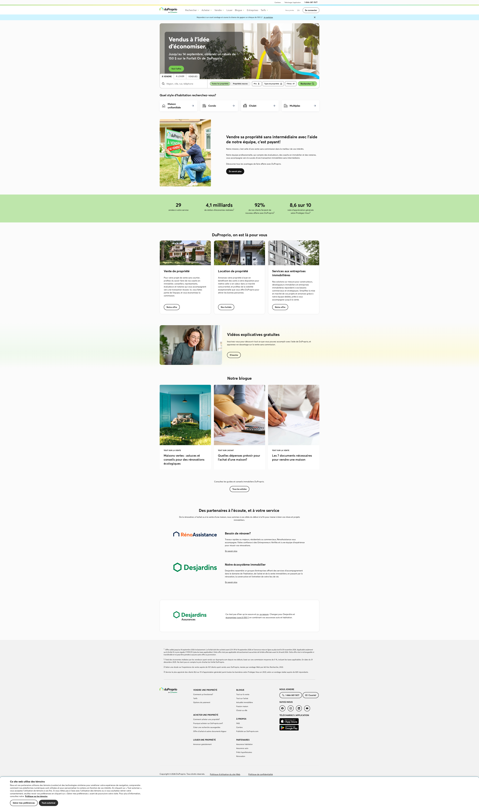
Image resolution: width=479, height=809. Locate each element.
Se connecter (311, 10)
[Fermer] (315, 17)
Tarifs (195, 698)
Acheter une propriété (205, 715)
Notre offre (172, 307)
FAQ (238, 723)
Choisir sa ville (241, 710)
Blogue (240, 690)
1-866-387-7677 (292, 695)
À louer (180, 76)
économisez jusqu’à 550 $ (237, 617)
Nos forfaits (226, 307)
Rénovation (240, 756)
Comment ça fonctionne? (203, 694)
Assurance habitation (244, 744)
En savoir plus (235, 171)
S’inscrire (234, 355)
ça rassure (264, 614)
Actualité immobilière (244, 702)
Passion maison (242, 706)
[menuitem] (278, 2)
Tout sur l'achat (242, 698)
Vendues (192, 76)
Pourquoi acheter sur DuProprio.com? (208, 723)
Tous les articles (239, 489)
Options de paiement (201, 702)
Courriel (312, 695)
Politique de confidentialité (260, 774)
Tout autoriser (48, 803)
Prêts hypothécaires (244, 752)
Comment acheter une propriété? (206, 719)
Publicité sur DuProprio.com (247, 731)
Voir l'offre (176, 68)
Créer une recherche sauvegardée (206, 727)
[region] (239, 793)
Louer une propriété (204, 740)
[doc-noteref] (222, 58)
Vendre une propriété (205, 690)
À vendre (167, 76)
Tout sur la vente (242, 694)
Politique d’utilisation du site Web (225, 774)
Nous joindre (286, 689)
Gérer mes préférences (24, 803)
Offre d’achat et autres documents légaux (209, 731)
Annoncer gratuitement (202, 744)
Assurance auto (242, 748)
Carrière (239, 727)
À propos (241, 719)
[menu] (170, 10)
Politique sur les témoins (36, 796)
